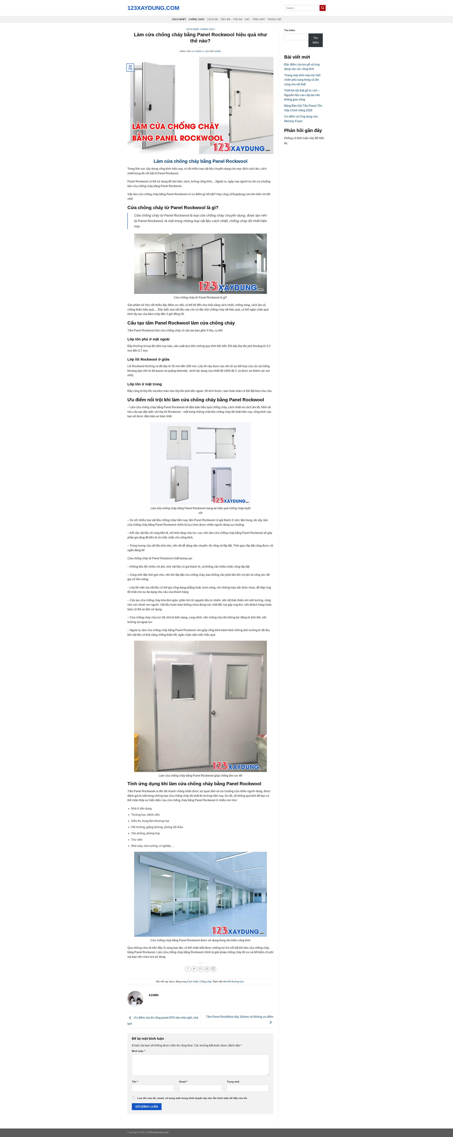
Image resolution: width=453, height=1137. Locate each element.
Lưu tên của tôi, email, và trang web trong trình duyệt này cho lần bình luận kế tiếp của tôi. (192, 1098)
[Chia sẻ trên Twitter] (194, 969)
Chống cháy (197, 19)
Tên (135, 1081)
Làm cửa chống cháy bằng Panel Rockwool (200, 161)
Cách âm (212, 19)
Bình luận (138, 1051)
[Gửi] (323, 8)
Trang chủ (274, 19)
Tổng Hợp (258, 19)
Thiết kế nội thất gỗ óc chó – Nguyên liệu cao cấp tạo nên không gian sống (302, 95)
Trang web (233, 1081)
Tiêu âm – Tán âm (231, 19)
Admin (217, 51)
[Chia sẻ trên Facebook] (188, 969)
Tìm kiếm (289, 30)
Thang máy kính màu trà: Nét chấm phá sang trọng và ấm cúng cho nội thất (302, 80)
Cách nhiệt (179, 19)
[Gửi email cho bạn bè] (200, 969)
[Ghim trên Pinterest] (207, 969)
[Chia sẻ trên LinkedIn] (213, 969)
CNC (247, 19)
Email (183, 1081)
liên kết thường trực (233, 981)
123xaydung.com (152, 8)
